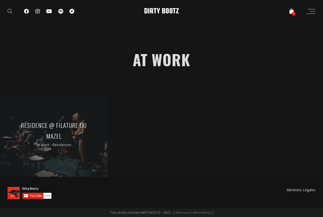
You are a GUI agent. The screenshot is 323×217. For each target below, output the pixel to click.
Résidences (61, 144)
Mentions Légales (300, 189)
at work (43, 144)
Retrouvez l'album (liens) (193, 212)
